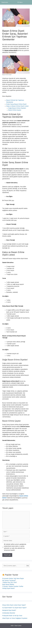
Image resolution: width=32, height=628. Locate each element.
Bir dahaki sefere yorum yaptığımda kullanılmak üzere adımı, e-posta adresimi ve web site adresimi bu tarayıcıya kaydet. (15, 547)
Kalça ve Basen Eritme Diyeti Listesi (17, 106)
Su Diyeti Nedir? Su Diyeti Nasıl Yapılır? (14, 607)
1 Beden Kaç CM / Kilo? (9, 582)
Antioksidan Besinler (8, 613)
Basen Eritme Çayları (14, 110)
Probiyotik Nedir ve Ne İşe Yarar (12, 615)
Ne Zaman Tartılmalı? (9, 580)
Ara (28, 565)
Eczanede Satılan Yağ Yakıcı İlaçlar (13, 578)
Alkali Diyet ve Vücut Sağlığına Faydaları (14, 618)
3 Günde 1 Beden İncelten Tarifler (12, 586)
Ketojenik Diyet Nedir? (9, 610)
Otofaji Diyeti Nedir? (8, 588)
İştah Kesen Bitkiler (8, 584)
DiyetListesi (5, 2)
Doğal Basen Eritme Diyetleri (17, 108)
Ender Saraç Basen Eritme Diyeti (16, 104)
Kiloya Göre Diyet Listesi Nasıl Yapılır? (14, 605)
